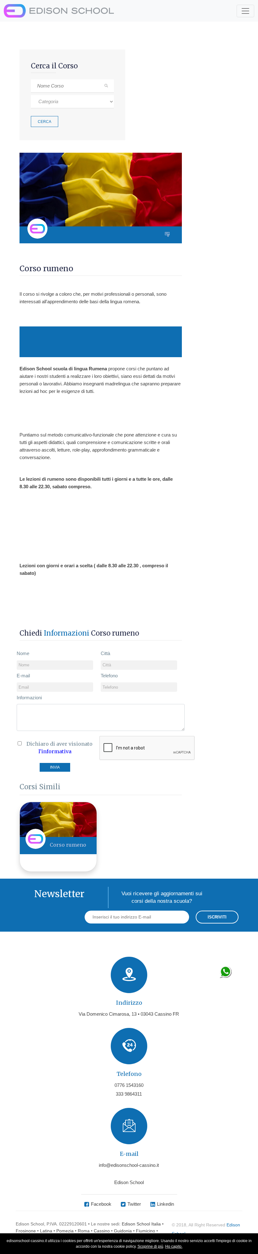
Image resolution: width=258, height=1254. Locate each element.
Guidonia (123, 1230)
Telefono (109, 675)
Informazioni (29, 697)
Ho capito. (173, 1246)
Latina (46, 1230)
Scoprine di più (150, 1246)
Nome (23, 653)
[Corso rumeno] (58, 819)
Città (105, 653)
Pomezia (65, 1230)
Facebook (101, 1204)
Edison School (129, 1182)
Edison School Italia (141, 1223)
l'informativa (54, 751)
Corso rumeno (68, 845)
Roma (84, 1230)
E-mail (23, 675)
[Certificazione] (168, 234)
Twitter (134, 1204)
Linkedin (165, 1204)
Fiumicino (145, 1230)
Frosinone (26, 1230)
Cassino (102, 1230)
